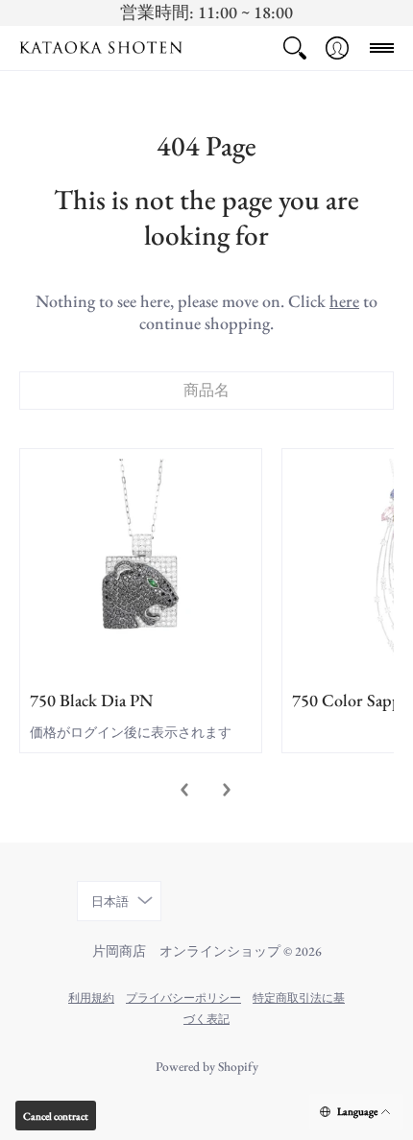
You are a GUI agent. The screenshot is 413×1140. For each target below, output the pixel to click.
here (344, 301)
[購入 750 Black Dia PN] (141, 569)
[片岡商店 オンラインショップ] (100, 47)
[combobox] (206, 390)
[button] (295, 48)
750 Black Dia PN (91, 700)
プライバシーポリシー (183, 997)
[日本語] (356, 1112)
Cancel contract (55, 1116)
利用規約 (91, 997)
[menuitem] (295, 48)
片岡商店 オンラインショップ (186, 951)
